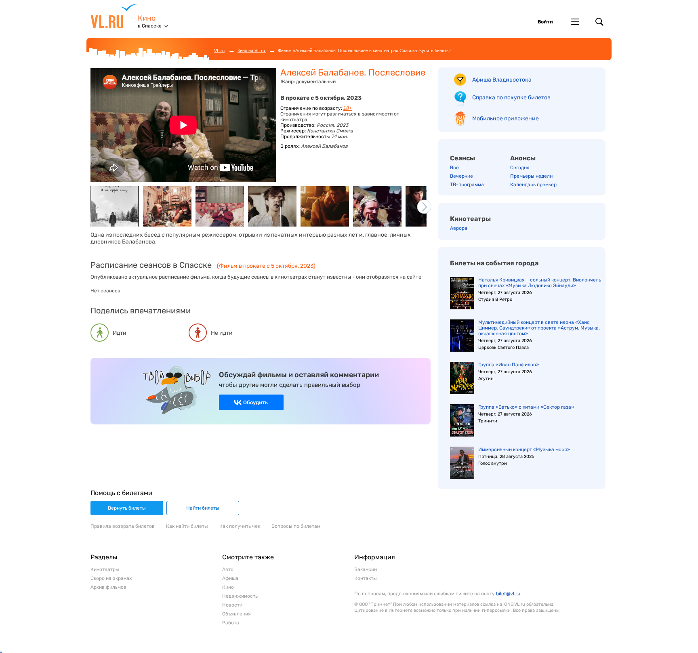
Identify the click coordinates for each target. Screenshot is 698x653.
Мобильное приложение (505, 118)
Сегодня (520, 167)
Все (454, 167)
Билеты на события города (494, 263)
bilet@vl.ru (508, 593)
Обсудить (255, 402)
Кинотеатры (470, 219)
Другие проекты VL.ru (575, 21)
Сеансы (462, 158)
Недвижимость (240, 596)
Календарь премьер (533, 184)
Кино (147, 18)
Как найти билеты (187, 526)
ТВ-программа (467, 184)
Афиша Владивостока (502, 79)
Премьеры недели (531, 176)
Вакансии (365, 569)
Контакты (365, 578)
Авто (227, 569)
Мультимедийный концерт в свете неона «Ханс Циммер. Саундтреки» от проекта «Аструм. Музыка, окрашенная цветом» (539, 327)
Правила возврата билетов (122, 526)
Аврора (458, 228)
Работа (230, 623)
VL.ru (114, 16)
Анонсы (523, 158)
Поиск (599, 21)
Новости (232, 605)
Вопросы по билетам (295, 526)
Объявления (236, 614)
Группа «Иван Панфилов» (508, 364)
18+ (347, 108)
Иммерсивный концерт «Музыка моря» (524, 449)
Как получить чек (239, 526)
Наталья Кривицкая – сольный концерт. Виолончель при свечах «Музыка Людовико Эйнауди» (539, 282)
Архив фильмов (108, 587)
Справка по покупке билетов (511, 97)
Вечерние (461, 176)
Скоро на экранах (111, 578)
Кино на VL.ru (252, 50)
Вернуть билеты (127, 508)
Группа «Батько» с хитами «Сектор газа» (526, 407)
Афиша (230, 578)
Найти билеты (202, 508)
